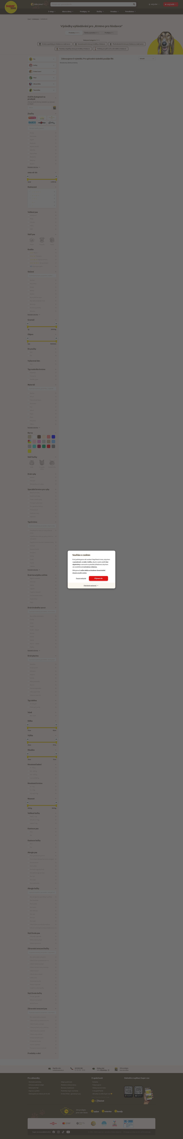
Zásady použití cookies (79, 573)
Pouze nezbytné (81, 578)
